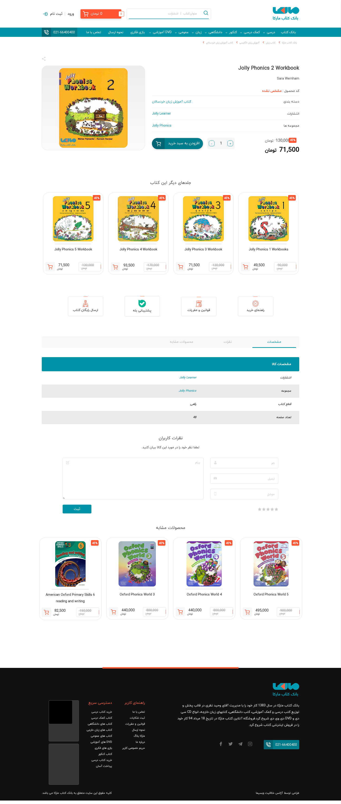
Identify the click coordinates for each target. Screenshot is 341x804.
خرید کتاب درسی (101, 712)
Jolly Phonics (187, 391)
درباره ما (140, 742)
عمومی (184, 32)
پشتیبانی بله (142, 310)
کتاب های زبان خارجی (99, 730)
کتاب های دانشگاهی (100, 724)
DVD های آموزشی (101, 742)
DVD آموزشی (162, 32)
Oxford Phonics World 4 (204, 595)
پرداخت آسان (104, 766)
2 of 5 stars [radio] (272, 509)
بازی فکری (137, 32)
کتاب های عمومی (101, 736)
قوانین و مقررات (198, 310)
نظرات (228, 342)
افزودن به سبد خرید (184, 143)
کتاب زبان (270, 43)
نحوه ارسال (115, 32)
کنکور (233, 32)
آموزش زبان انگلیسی (249, 43)
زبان (199, 32)
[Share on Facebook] (52, 59)
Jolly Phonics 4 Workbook (138, 249)
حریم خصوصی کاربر (133, 748)
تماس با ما (93, 32)
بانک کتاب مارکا (289, 43)
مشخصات (274, 342)
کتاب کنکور (105, 754)
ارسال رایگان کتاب (85, 310)
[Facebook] (221, 745)
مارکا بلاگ (139, 736)
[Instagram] (250, 745)
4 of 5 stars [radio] (264, 509)
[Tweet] (69, 59)
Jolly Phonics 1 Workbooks (268, 249)
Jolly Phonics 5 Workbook (73, 249)
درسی (271, 32)
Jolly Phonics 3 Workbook (203, 249)
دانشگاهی (215, 32)
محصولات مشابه (181, 342)
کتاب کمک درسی (101, 718)
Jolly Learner (187, 378)
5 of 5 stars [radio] (259, 509)
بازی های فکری (103, 748)
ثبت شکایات (137, 718)
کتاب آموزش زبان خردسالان (219, 43)
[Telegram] (240, 745)
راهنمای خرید (255, 310)
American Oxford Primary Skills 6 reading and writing (70, 598)
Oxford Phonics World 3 (137, 595)
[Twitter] (230, 745)
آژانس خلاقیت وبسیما (269, 793)
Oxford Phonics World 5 (271, 595)
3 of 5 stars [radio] (268, 509)
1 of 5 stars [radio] (276, 509)
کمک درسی (252, 32)
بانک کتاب (288, 32)
